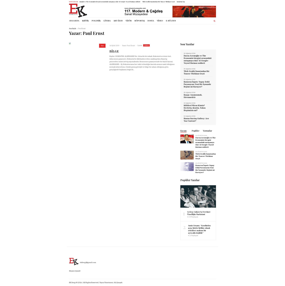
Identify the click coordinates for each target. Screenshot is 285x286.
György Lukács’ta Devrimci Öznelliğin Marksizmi (198, 213)
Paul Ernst (131, 46)
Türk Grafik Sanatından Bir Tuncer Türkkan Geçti (153, 2)
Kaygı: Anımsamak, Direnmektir (193, 96)
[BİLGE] (87, 60)
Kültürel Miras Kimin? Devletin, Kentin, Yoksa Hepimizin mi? (195, 107)
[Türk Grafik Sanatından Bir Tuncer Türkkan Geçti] (187, 155)
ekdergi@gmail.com (88, 262)
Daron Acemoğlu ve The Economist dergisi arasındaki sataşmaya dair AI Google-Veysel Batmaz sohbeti (100, 2)
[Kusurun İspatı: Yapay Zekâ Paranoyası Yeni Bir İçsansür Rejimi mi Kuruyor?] (187, 166)
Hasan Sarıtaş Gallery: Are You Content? (196, 119)
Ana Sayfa (72, 28)
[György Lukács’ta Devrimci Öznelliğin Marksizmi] (198, 196)
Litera (146, 45)
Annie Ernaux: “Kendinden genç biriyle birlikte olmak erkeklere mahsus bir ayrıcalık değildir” (199, 229)
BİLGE (114, 51)
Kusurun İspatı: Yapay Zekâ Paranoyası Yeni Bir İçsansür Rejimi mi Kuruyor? (197, 84)
